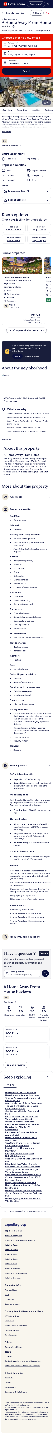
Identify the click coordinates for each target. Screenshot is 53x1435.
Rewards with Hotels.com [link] (16, 1392)
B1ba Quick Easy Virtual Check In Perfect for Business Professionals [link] (22, 1165)
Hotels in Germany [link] (13, 1278)
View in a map (10, 401)
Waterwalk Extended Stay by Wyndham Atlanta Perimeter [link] (19, 1120)
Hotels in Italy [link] (11, 1254)
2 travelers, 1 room (18, 63)
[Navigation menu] (48, 4)
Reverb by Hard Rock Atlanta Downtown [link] (19, 1149)
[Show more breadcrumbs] (5, 1211)
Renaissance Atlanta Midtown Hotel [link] (23, 1174)
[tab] (10, 1084)
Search (26, 71)
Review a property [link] (13, 1304)
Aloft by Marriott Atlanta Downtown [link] (23, 1103)
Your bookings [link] (11, 1290)
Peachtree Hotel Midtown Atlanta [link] (22, 1124)
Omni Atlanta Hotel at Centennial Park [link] (22, 1112)
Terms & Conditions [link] (13, 1347)
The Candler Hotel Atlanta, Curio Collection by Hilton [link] (21, 1107)
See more (6, 131)
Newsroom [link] (9, 1321)
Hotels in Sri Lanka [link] (12, 1268)
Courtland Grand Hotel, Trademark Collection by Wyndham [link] (22, 1144)
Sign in (17, 356)
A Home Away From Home (22, 45)
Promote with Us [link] (12, 1330)
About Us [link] (9, 1378)
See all (5, 185)
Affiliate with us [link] (12, 1316)
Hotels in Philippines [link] (13, 1235)
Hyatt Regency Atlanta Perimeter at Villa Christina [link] (23, 1199)
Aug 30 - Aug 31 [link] (13, 229)
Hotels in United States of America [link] (20, 1240)
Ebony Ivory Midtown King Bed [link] (20, 1182)
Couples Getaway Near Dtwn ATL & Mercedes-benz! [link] (22, 1178)
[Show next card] (49, 91)
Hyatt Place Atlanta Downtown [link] (20, 1092)
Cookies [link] (8, 1356)
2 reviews (8, 1002)
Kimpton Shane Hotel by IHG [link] (19, 1153)
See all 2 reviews (10, 145)
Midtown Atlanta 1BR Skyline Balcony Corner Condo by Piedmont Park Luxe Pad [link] (23, 1193)
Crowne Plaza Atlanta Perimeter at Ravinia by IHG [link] (22, 1099)
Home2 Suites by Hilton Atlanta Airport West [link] (21, 1139)
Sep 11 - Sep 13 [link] (39, 240)
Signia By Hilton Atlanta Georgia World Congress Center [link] (21, 1170)
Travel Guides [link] (10, 1387)
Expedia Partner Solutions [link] (16, 1325)
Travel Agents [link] (11, 1335)
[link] (47, 13)
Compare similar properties (28, 330)
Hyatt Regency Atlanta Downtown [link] (22, 1095)
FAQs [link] (7, 1294)
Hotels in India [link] (11, 1264)
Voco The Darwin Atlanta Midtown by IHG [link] (23, 1160)
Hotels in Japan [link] (11, 1245)
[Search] (45, 973)
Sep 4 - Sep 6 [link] (13, 240)
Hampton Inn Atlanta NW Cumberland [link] (17, 1128)
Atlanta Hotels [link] (15, 1211)
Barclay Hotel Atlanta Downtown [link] (21, 1116)
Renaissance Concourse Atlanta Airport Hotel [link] (21, 1133)
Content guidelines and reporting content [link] (23, 1361)
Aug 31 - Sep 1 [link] (39, 229)
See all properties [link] (15, 13)
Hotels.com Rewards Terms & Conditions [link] (22, 1366)
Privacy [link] (8, 1352)
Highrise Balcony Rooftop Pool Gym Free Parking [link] (23, 1186)
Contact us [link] (9, 1299)
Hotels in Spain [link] (11, 1259)
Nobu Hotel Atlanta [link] (15, 1156)
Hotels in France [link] (11, 1250)
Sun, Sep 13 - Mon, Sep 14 (21, 54)
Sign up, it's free (32, 356)
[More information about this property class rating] (13, 26)
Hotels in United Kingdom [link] (16, 1273)
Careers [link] (8, 1382)
